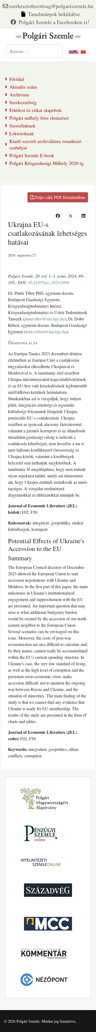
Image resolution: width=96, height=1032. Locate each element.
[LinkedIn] (83, 215)
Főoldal (16, 79)
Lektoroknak (21, 133)
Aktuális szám (23, 87)
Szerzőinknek (22, 125)
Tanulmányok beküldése (54, 14)
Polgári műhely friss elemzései (39, 118)
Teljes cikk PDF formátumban (60, 197)
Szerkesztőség (23, 102)
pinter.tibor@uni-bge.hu (44, 319)
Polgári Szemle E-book (31, 155)
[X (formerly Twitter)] (70, 215)
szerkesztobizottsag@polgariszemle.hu (51, 6)
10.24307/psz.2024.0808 (48, 282)
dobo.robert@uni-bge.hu (46, 331)
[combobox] (34, 51)
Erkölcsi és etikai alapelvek (35, 110)
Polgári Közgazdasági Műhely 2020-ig (46, 163)
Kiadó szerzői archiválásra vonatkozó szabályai (45, 144)
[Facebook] (50, 22)
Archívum (19, 94)
